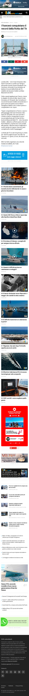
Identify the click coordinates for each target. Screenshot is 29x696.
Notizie (11, 22)
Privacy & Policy (19, 685)
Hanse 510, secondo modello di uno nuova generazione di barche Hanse (9, 587)
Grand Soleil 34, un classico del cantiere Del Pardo (14, 605)
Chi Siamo (3, 685)
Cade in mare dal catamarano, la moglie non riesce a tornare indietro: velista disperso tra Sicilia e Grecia (13, 542)
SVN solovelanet (5, 22)
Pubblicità (10, 685)
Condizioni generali (6, 664)
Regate (15, 22)
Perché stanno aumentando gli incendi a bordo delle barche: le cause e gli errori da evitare (13, 189)
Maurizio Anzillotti (12, 661)
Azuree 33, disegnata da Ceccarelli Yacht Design (14, 596)
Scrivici (3, 687)
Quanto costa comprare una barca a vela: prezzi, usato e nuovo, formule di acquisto (18, 524)
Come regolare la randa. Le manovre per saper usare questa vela (17, 514)
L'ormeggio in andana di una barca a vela (12, 557)
